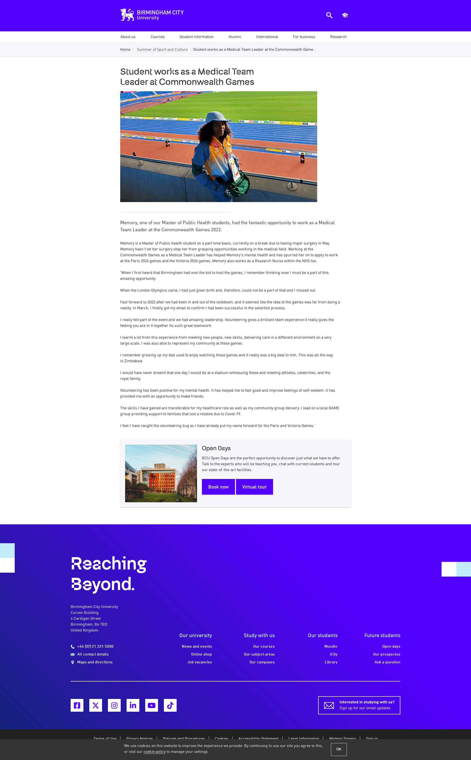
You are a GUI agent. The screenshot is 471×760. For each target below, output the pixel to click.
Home (125, 50)
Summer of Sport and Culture (162, 50)
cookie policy (155, 752)
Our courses (264, 647)
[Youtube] (151, 705)
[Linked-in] (133, 705)
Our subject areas (259, 655)
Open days (391, 647)
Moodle (331, 647)
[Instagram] (114, 705)
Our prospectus (386, 655)
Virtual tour (254, 487)
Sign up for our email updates (367, 705)
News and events (197, 647)
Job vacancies (199, 662)
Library (331, 662)
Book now (218, 487)
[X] (95, 705)
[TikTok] (170, 705)
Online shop (201, 655)
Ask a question (387, 662)
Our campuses (262, 662)
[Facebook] (77, 705)
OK (338, 749)
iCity (334, 655)
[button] (128, 37)
